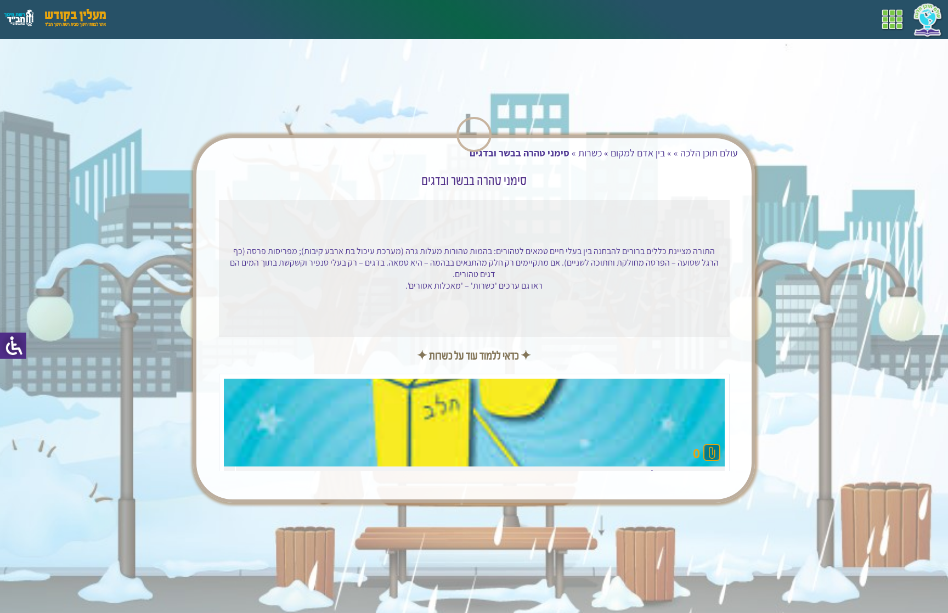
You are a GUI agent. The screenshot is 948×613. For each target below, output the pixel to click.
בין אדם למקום (831, 153)
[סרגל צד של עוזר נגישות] (13, 346)
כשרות (783, 153)
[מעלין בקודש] (75, 24)
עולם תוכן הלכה (902, 153)
